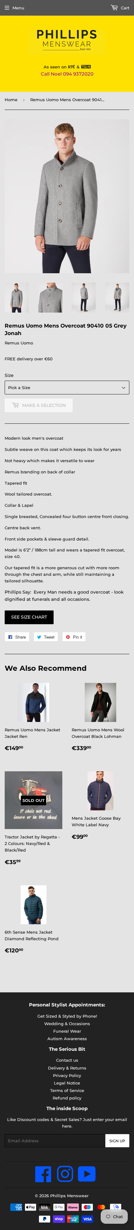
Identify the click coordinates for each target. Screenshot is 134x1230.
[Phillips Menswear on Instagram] (65, 1179)
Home (11, 99)
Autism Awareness (67, 1038)
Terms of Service (67, 1090)
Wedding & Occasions (67, 1023)
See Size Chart (29, 617)
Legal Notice (67, 1082)
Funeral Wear (67, 1031)
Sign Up (117, 1141)
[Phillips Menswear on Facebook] (43, 1179)
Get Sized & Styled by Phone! (67, 1016)
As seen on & (62, 66)
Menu (18, 7)
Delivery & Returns (67, 1067)
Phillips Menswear (69, 1195)
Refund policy (67, 1097)
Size (9, 375)
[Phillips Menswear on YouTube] (87, 1179)
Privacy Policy (67, 1075)
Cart (124, 7)
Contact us (67, 1060)
